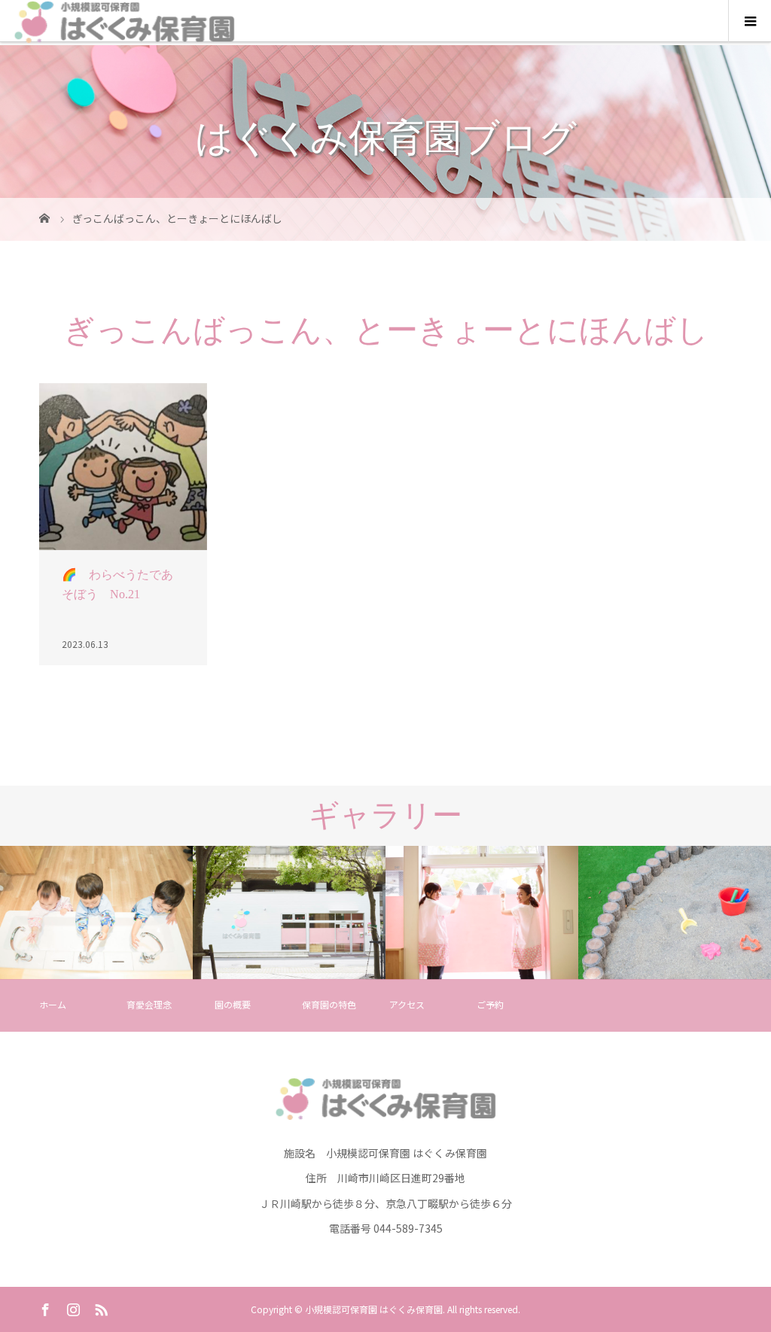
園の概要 (233, 1004)
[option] (96, 912)
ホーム (52, 1004)
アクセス (407, 1004)
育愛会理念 (149, 1004)
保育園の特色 (329, 1004)
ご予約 (490, 1004)
